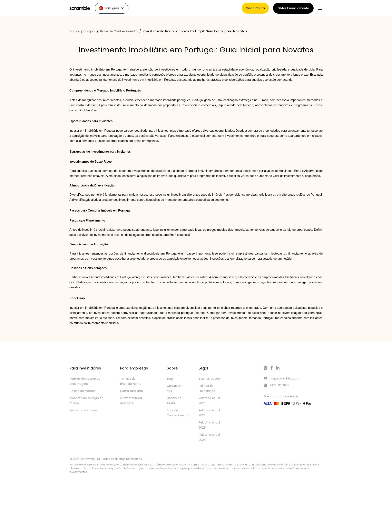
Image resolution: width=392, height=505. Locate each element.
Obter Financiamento (293, 8)
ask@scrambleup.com (286, 378)
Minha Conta (255, 8)
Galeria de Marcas (82, 391)
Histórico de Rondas (83, 410)
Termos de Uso (209, 379)
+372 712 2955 (279, 385)
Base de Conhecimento (119, 31)
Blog (170, 379)
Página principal (82, 31)
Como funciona (131, 391)
